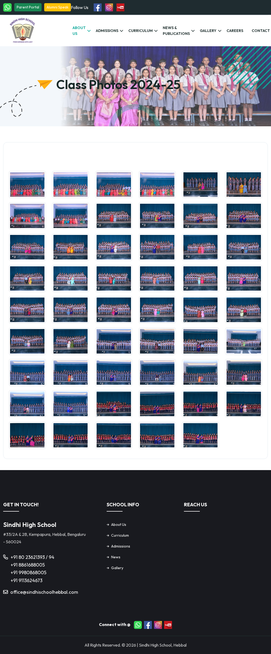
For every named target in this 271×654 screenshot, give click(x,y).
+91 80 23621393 (28, 557)
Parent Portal (28, 7)
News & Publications (176, 30)
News (115, 557)
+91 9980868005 (28, 572)
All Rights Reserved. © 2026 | (111, 645)
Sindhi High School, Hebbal (163, 645)
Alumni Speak (58, 7)
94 (51, 557)
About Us (79, 30)
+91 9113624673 (26, 580)
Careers (235, 30)
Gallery (208, 30)
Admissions (107, 30)
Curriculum (140, 30)
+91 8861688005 (28, 565)
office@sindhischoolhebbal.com (44, 592)
